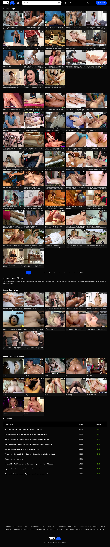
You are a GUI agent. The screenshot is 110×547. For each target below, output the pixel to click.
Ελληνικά (36, 526)
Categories (89, 3)
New (80, 3)
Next (81, 272)
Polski (74, 526)
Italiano (72, 529)
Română (80, 526)
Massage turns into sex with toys (14, 459)
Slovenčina (95, 529)
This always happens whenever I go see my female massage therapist (26, 434)
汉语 (67, 529)
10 (75, 272)
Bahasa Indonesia (59, 529)
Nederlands (79, 529)
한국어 (14, 526)
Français (15, 529)
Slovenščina (87, 529)
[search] (59, 3)
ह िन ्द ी (88, 526)
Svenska (38, 529)
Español (32, 529)
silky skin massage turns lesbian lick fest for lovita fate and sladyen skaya (27, 439)
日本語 (20, 526)
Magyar (49, 526)
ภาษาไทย (8, 526)
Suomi (25, 526)
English (44, 529)
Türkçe (50, 529)
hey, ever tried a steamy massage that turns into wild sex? (22, 469)
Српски (102, 529)
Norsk (55, 532)
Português (63, 526)
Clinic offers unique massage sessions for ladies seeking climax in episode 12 (28, 444)
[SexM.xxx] (9, 3)
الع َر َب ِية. (56, 526)
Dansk (30, 526)
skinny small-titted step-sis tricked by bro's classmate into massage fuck (26, 474)
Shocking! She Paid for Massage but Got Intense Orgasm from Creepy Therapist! (29, 464)
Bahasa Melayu (23, 529)
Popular (72, 3)
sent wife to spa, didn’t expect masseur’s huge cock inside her (23, 429)
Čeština (43, 526)
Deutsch (101, 526)
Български (8, 529)
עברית (69, 526)
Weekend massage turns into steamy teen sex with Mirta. (22, 449)
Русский (95, 526)
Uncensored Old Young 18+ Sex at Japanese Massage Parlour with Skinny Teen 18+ (30, 454)
